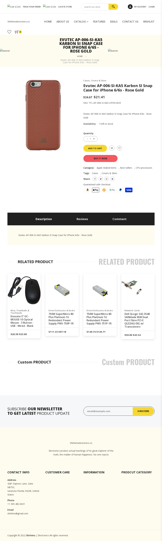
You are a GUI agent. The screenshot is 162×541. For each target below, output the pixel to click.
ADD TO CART (95, 148)
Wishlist (149, 21)
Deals (114, 21)
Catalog (80, 21)
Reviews (82, 219)
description (43, 219)
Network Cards (132, 310)
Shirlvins (30, 535)
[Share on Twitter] (101, 179)
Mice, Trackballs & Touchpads (20, 311)
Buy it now (100, 158)
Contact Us (130, 21)
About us (62, 21)
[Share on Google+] (106, 179)
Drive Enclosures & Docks (62, 310)
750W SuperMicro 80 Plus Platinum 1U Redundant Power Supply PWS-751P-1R (99, 318)
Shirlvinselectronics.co (18, 21)
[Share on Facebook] (95, 179)
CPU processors (144, 167)
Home (48, 21)
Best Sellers (126, 167)
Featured (99, 21)
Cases (95, 173)
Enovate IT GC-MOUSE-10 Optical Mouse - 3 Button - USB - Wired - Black (22, 321)
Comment (119, 219)
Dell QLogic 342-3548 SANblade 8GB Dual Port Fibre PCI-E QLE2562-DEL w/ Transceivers (137, 320)
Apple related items (106, 167)
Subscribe (143, 411)
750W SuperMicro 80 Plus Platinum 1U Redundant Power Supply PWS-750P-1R (61, 318)
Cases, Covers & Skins (94, 80)
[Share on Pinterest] (112, 179)
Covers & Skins (109, 173)
